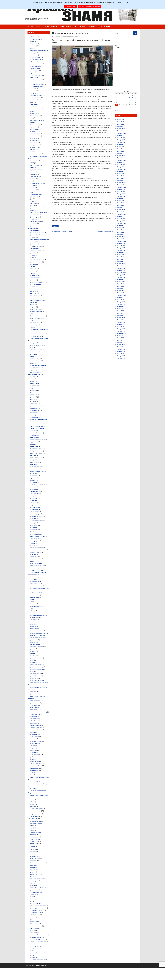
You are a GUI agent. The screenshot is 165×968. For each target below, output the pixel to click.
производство (34, 678)
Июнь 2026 (120, 124)
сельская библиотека (36, 764)
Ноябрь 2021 (121, 248)
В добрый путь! (34, 77)
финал (32, 897)
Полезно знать (80, 26)
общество (33, 554)
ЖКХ (31, 273)
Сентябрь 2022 (121, 225)
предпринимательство (36, 647)
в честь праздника (35, 98)
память (32, 599)
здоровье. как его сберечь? (38, 282)
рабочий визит (34, 721)
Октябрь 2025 (121, 142)
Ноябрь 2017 (121, 356)
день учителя (34, 244)
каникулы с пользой (36, 361)
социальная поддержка (37, 809)
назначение (33, 503)
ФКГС (31, 901)
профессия (33, 692)
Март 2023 (120, 212)
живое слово (33, 269)
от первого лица (34, 568)
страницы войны (35, 841)
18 (119, 102)
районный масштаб (35, 725)
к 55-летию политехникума (38, 334)
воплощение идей (35, 134)
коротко (32, 392)
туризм (32, 876)
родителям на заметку (36, 741)
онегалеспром (34, 557)
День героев (33, 210)
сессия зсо (33, 788)
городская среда (35, 176)
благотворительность (36, 64)
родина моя (33, 739)
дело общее (33, 201)
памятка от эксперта (36, 593)
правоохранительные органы (38, 638)
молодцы (32, 460)
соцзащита (34, 818)
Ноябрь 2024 (121, 167)
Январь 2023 (121, 216)
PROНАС (32, 41)
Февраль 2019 (121, 322)
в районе (32, 89)
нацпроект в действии (36, 521)
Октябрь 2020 (121, 277)
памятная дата (34, 595)
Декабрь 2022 (121, 218)
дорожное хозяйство (36, 262)
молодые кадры (34, 462)
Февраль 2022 (121, 241)
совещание (33, 806)
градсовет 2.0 (34, 190)
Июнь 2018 (120, 340)
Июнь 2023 (120, 205)
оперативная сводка (36, 559)
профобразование (35, 701)
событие (32, 802)
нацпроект (33, 518)
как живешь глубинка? (36, 350)
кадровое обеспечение (36, 345)
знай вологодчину (35, 289)
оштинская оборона (35, 581)
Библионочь (33, 62)
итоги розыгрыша (35, 327)
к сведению (33, 343)
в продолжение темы (36, 86)
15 (132, 100)
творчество (33, 861)
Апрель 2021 (121, 263)
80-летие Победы (35, 39)
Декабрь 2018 (121, 326)
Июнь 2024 (120, 178)
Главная (30, 26)
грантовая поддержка (36, 194)
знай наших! (33, 293)
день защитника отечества (38, 212)
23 (135, 102)
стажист (32, 830)
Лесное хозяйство (35, 408)
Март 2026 (120, 131)
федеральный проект (36, 892)
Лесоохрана (33, 413)
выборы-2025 (34, 149)
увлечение (33, 885)
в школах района (35, 100)
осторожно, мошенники (36, 563)
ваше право (33, 107)
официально (33, 577)
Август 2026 (121, 119)
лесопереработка (35, 415)
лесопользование (35, 417)
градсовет (33, 188)
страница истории (35, 839)
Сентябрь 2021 (121, 252)
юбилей (32, 951)
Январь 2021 (121, 270)
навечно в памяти (35, 491)
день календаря (34, 215)
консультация (34, 386)
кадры (31, 347)
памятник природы (35, 597)
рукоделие (33, 748)
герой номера (34, 161)
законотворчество (35, 278)
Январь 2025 (121, 162)
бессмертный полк (35, 59)
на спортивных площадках (37, 485)
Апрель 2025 (121, 155)
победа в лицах (34, 617)
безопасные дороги (35, 57)
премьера (32, 649)
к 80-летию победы (35, 336)
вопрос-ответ (34, 138)
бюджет (32, 73)
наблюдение (33, 489)
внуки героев (33, 127)
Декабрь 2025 (121, 137)
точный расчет (34, 867)
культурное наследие (36, 406)
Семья (32, 775)
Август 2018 (120, 335)
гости (31, 181)
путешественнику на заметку (38, 712)
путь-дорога (33, 716)
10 (116, 100)
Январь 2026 (121, 135)
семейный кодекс (35, 768)
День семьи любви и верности (39, 239)
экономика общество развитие (39, 935)
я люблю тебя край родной (38, 960)
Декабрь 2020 (121, 272)
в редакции (33, 93)
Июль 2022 (120, 230)
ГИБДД (32, 163)
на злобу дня (33, 482)
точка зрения (33, 865)
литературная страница (37, 428)
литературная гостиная (36, 426)
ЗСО (31, 298)
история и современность (37, 318)
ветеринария (33, 113)
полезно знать (34, 624)
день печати (33, 224)
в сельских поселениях (37, 95)
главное (32, 167)
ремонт (33, 846)
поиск (31, 622)
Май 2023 (120, 207)
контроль (32, 388)
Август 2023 (120, 200)
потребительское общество (38, 633)
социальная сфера (35, 811)
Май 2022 (120, 234)
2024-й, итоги (34, 37)
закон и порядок (34, 275)
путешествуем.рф (35, 714)
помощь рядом (34, 626)
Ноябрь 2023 (121, 194)
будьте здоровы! (35, 71)
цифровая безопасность (37, 910)
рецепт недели (34, 734)
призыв (32, 653)
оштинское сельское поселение (39, 588)
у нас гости (33, 883)
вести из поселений (35, 109)
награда (32, 496)
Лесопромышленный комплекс (39, 419)
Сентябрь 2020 (121, 279)
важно (31, 102)
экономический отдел (36, 937)
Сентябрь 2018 (121, 333)
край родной (33, 397)
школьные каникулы (36, 926)
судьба (32, 854)
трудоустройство (35, 874)
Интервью (33, 305)
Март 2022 (120, 239)
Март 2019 (120, 320)
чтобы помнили (34, 924)
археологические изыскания (38, 50)
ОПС (31, 561)
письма (32, 613)
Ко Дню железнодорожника (38, 365)
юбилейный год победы (37, 953)
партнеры (32, 602)
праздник (32, 642)
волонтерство (34, 131)
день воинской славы (36, 208)
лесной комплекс (35, 410)
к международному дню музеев (39, 338)
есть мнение (33, 264)
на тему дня (33, 487)
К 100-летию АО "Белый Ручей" (39, 329)
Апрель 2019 (121, 317)
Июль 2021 (120, 257)
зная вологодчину (35, 296)
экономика (33, 933)
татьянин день (34, 856)
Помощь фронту (34, 629)
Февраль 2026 (121, 133)
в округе (32, 82)
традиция (32, 872)
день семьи (33, 237)
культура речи (34, 404)
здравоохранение (35, 284)
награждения (33, 500)
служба (32, 800)
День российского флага (37, 233)
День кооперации (35, 217)
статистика (33, 834)
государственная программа (38, 183)
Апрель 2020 (121, 290)
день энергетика (34, 248)
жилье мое (33, 271)
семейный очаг (34, 770)
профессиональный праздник (71, 36)
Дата (31, 199)
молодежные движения (36, 453)
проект (32, 671)
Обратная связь (66, 26)
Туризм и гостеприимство (37, 879)
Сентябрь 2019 (121, 306)
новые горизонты (35, 539)
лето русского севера (36, 424)
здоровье (32, 280)
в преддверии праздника (37, 84)
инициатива (33, 302)
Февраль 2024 (121, 187)
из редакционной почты (37, 300)
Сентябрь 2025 (121, 144)
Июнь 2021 (120, 259)
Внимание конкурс (35, 125)
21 (129, 102)
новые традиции (34, 541)
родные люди (34, 743)
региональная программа (37, 728)
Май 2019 (120, 315)
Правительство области (37, 635)
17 (116, 102)
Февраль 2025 (121, 160)
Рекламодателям (51, 26)
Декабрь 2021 (121, 245)
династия (32, 255)
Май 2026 (120, 126)
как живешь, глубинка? (36, 352)
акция (31, 48)
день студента (34, 242)
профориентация (35, 703)
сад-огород (33, 759)
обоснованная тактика (36, 548)
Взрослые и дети (35, 116)
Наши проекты (106, 26)
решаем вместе (34, 737)
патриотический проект (36, 606)
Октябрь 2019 (121, 304)
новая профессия (35, 534)
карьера (32, 363)
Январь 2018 (121, 351)
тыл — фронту (34, 881)
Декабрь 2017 (121, 353)
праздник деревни (35, 644)
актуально (33, 46)
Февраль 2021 (121, 268)
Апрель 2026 (121, 128)
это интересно (34, 946)
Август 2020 (121, 281)
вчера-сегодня (34, 143)
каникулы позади (35, 359)
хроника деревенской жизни (38, 906)
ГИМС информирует (36, 165)
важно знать (33, 104)
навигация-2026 (34, 494)
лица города (33, 431)
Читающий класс (35, 921)
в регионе (32, 91)
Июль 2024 (120, 176)
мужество (32, 464)
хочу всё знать (34, 903)
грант (31, 192)
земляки (55, 226)
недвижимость (34, 527)
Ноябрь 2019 (121, 302)
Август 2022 (120, 227)
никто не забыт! (34, 530)
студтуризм (33, 849)
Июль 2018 (120, 338)
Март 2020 (120, 293)
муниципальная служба (37, 471)
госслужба (33, 179)
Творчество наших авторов (38, 863)
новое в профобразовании (37, 536)
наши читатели (34, 525)
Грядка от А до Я (35, 197)
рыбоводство (34, 750)
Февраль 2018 (121, 349)
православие (33, 640)
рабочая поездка (35, 719)
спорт (31, 825)
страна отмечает (35, 837)
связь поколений (35, 761)
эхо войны (33, 948)
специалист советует (36, 823)
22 (132, 102)
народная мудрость (35, 507)
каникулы (32, 356)
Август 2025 (121, 146)
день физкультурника (36, 246)
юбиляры (32, 957)
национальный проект (36, 516)
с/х (31, 757)
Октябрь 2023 (121, 196)
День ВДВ (33, 206)
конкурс (32, 381)
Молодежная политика (36, 449)
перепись (32, 611)
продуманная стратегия (37, 669)
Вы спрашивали (34, 145)
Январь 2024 (121, 189)
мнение (32, 444)
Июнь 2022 (120, 232)
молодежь (33, 455)
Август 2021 (120, 254)
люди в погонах (34, 435)
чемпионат (33, 917)
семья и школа (34, 782)
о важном (32, 543)
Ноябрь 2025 (121, 140)
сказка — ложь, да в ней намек (39, 795)
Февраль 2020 (121, 295)
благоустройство (35, 66)
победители (33, 620)
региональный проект (36, 730)
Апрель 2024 (121, 182)
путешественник (34, 710)
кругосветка (33, 399)
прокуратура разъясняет (37, 680)
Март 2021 (120, 266)
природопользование (36, 658)
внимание (32, 122)
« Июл (116, 110)
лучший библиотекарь (36, 433)
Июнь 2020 (120, 286)
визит (31, 118)
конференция (34, 390)
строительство (34, 843)
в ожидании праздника (36, 80)
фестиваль (33, 894)
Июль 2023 (120, 203)
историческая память (36, 309)
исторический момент (36, 311)
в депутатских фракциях (37, 75)
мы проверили (34, 476)
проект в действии (35, 674)
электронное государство (37, 939)
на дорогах (33, 478)
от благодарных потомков (37, 566)
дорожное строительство (37, 260)
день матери (33, 219)
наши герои (33, 523)
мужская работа (34, 469)
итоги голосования (35, 323)
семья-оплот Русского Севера (39, 784)
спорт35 (32, 828)
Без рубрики (33, 53)
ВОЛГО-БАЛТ (34, 129)
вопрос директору (35, 136)
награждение (33, 498)
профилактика (34, 694)
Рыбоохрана (33, 752)
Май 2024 (120, 180)
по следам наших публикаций (38, 615)
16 (135, 100)
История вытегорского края (38, 316)
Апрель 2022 (121, 236)
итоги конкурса (34, 325)
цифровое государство (36, 912)
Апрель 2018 (121, 344)
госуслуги (32, 185)
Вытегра (117, 48)
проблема (32, 662)
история (32, 314)
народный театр (34, 512)
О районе (32, 545)
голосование (33, 174)
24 (116, 104)
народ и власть (34, 505)
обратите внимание (35, 552)
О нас (38, 26)
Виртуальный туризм (36, 120)
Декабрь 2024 (121, 164)
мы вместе (33, 473)
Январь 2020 (121, 297)
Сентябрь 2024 (121, 171)
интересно (33, 307)
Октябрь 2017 (121, 358)
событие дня (33, 804)
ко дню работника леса (36, 368)
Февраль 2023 (121, 214)
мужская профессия (36, 467)
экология (32, 930)
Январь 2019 (121, 324)
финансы (32, 899)
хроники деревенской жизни (38, 908)
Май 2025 (120, 153)
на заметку (33, 480)
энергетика (33, 944)
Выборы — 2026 (35, 147)
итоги (31, 320)
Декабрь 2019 (121, 299)
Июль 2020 (120, 284)
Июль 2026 (120, 122)
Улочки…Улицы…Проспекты (38, 888)
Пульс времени (34, 707)
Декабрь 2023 (121, 191)
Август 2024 (121, 173)
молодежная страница (36, 451)
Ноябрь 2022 (121, 221)
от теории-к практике (36, 570)
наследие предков (35, 514)
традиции (32, 870)
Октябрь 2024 (121, 169)
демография (33, 203)
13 (126, 100)
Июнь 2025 (120, 151)
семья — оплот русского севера (39, 777)
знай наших (33, 291)
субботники (33, 852)
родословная (33, 746)
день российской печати (37, 235)
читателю (32, 919)
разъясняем (33, 723)
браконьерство (34, 68)
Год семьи (33, 172)
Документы (93, 26)
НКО (31, 532)
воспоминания (34, 140)
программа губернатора (37, 667)
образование (35, 816)
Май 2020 (120, 288)
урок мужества (34, 890)
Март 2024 (120, 185)
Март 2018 (120, 347)
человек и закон (34, 915)
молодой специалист (36, 458)
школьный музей (35, 928)
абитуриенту (33, 44)
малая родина (34, 437)
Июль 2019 (120, 311)
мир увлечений (34, 442)
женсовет (32, 266)
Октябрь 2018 (121, 331)
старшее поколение (35, 832)
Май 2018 (120, 342)
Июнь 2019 (120, 313)
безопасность (34, 55)
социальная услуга (35, 821)
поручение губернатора (37, 631)
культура (32, 401)
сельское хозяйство (36, 766)
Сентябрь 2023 (121, 198)
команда (32, 379)
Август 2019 (120, 308)
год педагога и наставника (37, 170)
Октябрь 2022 (121, 223)
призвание (33, 651)
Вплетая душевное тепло (104, 231)
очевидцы (33, 579)
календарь (33, 354)
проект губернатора (35, 676)
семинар (32, 773)
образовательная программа (38, 550)
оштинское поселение (36, 586)
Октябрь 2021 (121, 250)
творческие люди (35, 858)
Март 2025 (120, 158)
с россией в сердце (35, 755)
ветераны (32, 111)
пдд (31, 608)
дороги (32, 257)
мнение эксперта (35, 446)
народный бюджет (35, 509)
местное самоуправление (37, 440)
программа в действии (36, 665)
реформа (32, 732)
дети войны (33, 253)
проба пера (33, 660)
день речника (34, 230)
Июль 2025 (120, 149)
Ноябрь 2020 (121, 275)
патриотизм (33, 604)
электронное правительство (38, 942)
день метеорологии (35, 221)
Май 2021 (120, 261)
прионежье (33, 656)
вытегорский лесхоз (36, 154)
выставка (32, 152)
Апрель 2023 (121, 209)
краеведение (33, 395)
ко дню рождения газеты (37, 370)
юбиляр (32, 955)
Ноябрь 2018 (121, 329)
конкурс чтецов (34, 383)
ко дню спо (33, 377)
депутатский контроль (36, 251)
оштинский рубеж (35, 584)
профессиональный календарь (39, 683)
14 (129, 100)
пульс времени (34, 705)
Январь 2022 (121, 243)
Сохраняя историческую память (62, 231)
